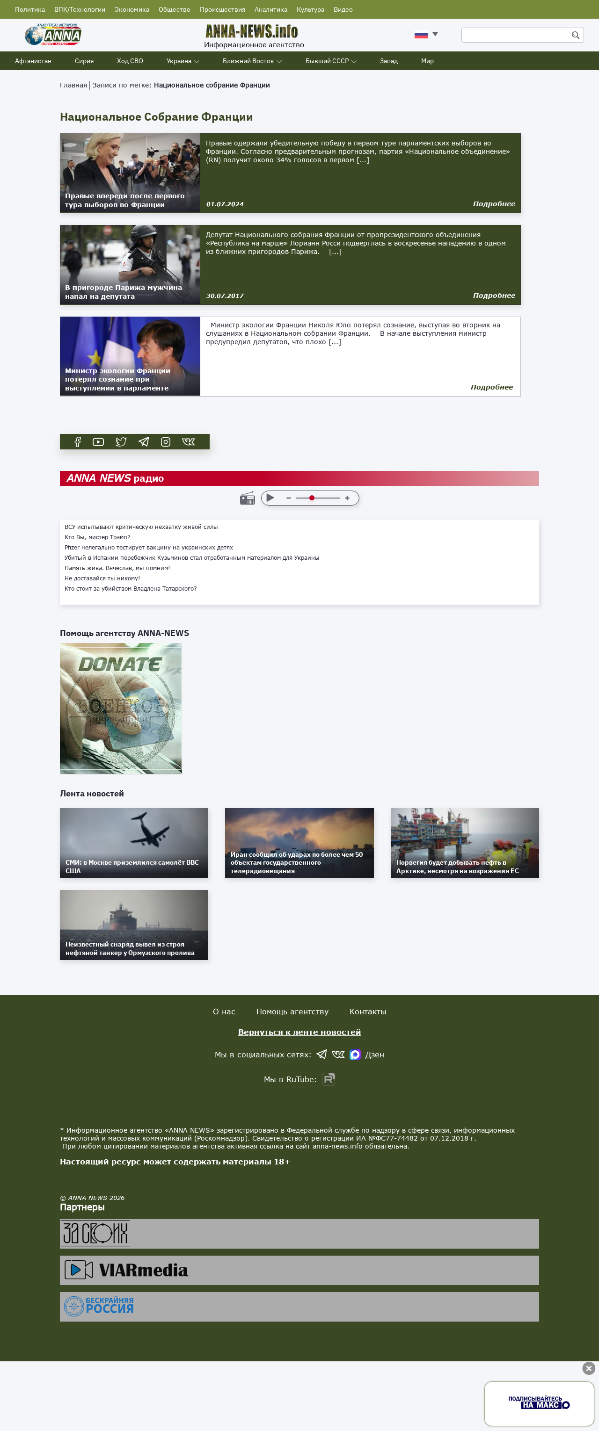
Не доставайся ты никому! (102, 578)
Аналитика (271, 9)
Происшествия (222, 9)
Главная (73, 85)
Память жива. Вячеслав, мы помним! (117, 568)
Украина (179, 61)
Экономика (132, 9)
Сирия (84, 61)
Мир (427, 61)
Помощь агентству (292, 1011)
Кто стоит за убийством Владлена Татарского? (131, 589)
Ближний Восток (248, 61)
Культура (310, 9)
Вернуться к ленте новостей (299, 1031)
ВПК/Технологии (79, 9)
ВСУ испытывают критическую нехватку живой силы (141, 527)
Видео (343, 9)
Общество (174, 9)
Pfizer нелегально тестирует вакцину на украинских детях (149, 547)
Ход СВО (130, 61)
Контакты (368, 1011)
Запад (389, 61)
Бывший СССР (327, 61)
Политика (30, 9)
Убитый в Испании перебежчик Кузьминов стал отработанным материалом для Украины (192, 558)
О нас (224, 1011)
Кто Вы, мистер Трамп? (98, 537)
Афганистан (33, 61)
